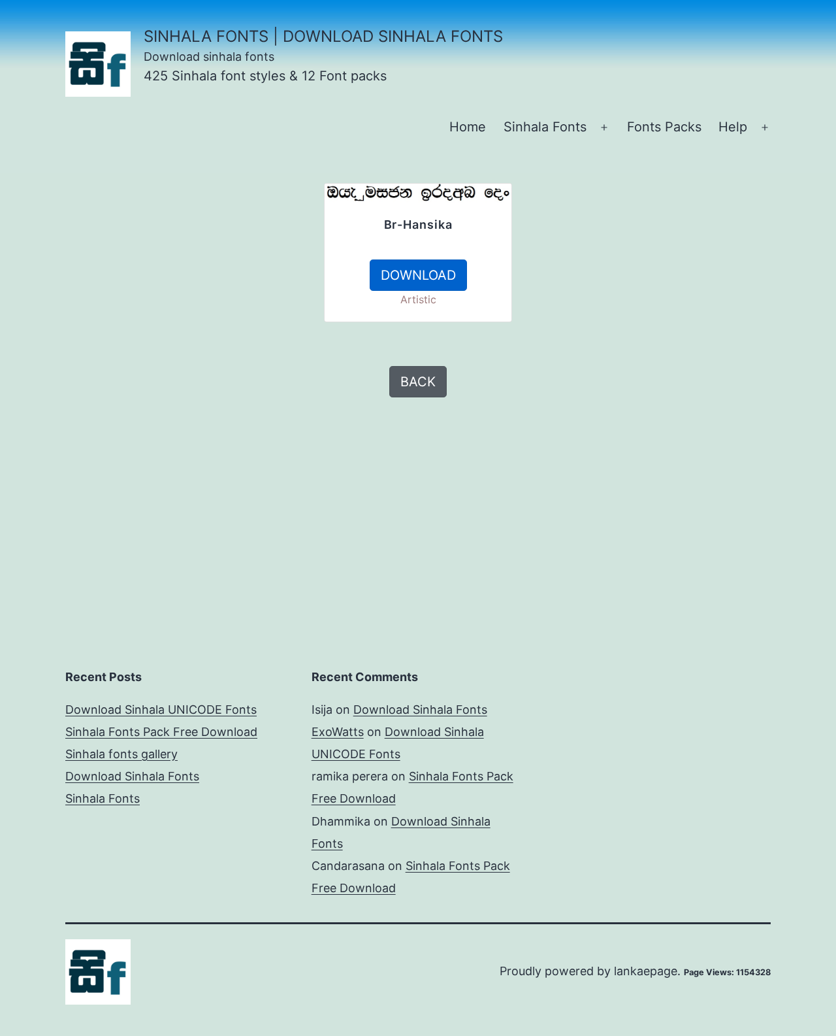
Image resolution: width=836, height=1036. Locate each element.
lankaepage (645, 971)
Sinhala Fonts (545, 127)
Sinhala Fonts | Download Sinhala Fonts (323, 36)
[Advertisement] (170, 274)
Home (467, 127)
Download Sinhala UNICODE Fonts (161, 709)
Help (732, 127)
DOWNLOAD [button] (418, 275)
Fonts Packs (664, 127)
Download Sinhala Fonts (132, 776)
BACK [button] (418, 382)
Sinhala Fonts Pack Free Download (161, 732)
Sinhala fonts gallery (121, 754)
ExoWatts (338, 732)
